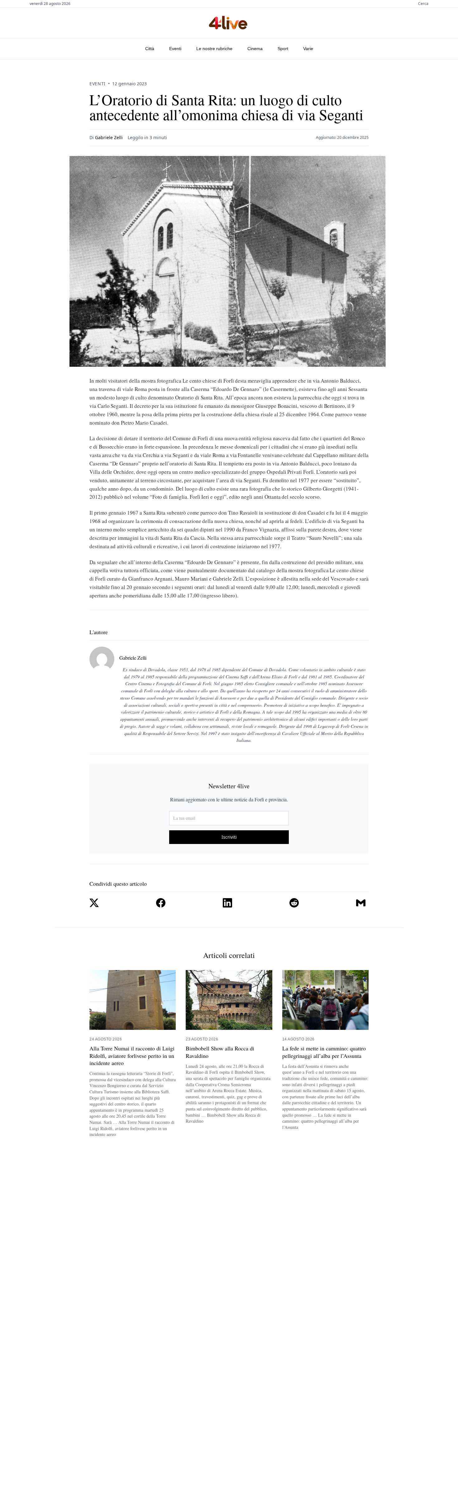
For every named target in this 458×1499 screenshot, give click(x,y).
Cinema (255, 48)
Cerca (423, 3)
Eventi (175, 48)
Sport (283, 48)
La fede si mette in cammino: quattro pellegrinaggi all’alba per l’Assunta (324, 1052)
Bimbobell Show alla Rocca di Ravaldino (220, 1052)
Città (149, 48)
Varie (308, 48)
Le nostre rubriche (214, 48)
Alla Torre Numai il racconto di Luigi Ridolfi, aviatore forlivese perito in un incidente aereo (131, 1056)
